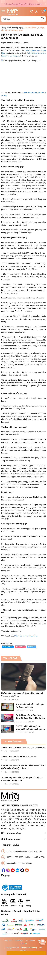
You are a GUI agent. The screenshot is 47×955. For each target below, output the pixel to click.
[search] (42, 19)
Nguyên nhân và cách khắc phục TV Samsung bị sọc (30, 705)
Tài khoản (37, 11)
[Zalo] (17, 870)
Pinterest (21, 647)
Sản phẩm (30, 941)
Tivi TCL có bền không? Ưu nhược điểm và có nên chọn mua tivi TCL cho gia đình (30, 727)
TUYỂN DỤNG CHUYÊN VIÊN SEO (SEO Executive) (23, 748)
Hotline (31, 11)
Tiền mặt (13, 906)
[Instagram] (8, 870)
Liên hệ (23, 943)
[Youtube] (13, 870)
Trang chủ (5, 28)
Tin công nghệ (17, 28)
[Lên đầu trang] (43, 935)
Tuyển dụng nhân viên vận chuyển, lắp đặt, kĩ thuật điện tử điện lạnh (21, 778)
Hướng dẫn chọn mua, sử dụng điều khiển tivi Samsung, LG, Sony (22, 694)
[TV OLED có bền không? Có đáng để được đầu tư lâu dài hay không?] (7, 718)
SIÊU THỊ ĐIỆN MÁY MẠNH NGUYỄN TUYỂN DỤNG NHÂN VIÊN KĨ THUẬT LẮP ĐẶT (23, 767)
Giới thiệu (19, 941)
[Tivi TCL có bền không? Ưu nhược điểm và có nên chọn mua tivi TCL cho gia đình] (7, 729)
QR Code (4, 906)
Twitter (32, 647)
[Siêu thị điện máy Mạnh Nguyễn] (23, 3)
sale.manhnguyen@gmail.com (19, 863)
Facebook (8, 647)
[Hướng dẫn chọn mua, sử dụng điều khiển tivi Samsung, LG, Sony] (23, 677)
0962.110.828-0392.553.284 (19, 857)
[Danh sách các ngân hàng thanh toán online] (23, 927)
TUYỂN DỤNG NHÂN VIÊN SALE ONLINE (19, 757)
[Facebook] (3, 870)
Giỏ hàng (45, 12)
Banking (28, 906)
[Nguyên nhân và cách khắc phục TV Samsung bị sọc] (7, 707)
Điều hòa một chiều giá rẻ (25, 636)
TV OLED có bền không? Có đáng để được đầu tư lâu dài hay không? (30, 716)
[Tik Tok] (22, 870)
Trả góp (20, 906)
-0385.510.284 (38, 857)
